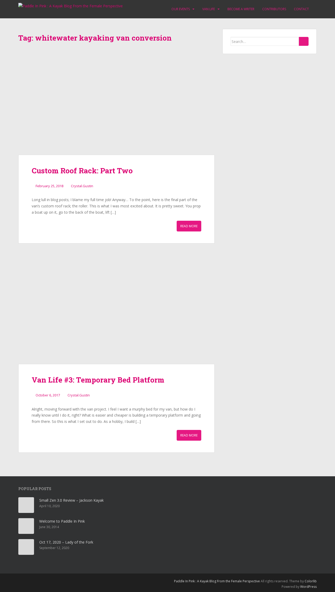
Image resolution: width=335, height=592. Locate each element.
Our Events (180, 9)
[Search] (304, 41)
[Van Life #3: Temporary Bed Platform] (116, 310)
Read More (189, 226)
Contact (301, 9)
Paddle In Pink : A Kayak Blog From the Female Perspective (217, 581)
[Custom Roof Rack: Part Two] (116, 101)
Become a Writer (240, 9)
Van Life (208, 9)
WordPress (308, 586)
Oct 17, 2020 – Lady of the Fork (66, 542)
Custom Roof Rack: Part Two (82, 170)
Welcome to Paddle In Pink (62, 521)
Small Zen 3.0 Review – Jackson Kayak (71, 500)
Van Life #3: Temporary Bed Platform (98, 380)
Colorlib (311, 581)
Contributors (274, 9)
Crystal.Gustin (82, 186)
